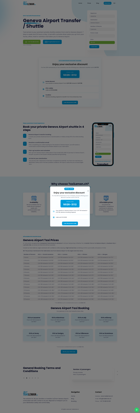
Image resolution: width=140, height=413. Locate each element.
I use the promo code (70, 223)
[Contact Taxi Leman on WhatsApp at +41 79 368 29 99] (137, 410)
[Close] (88, 191)
